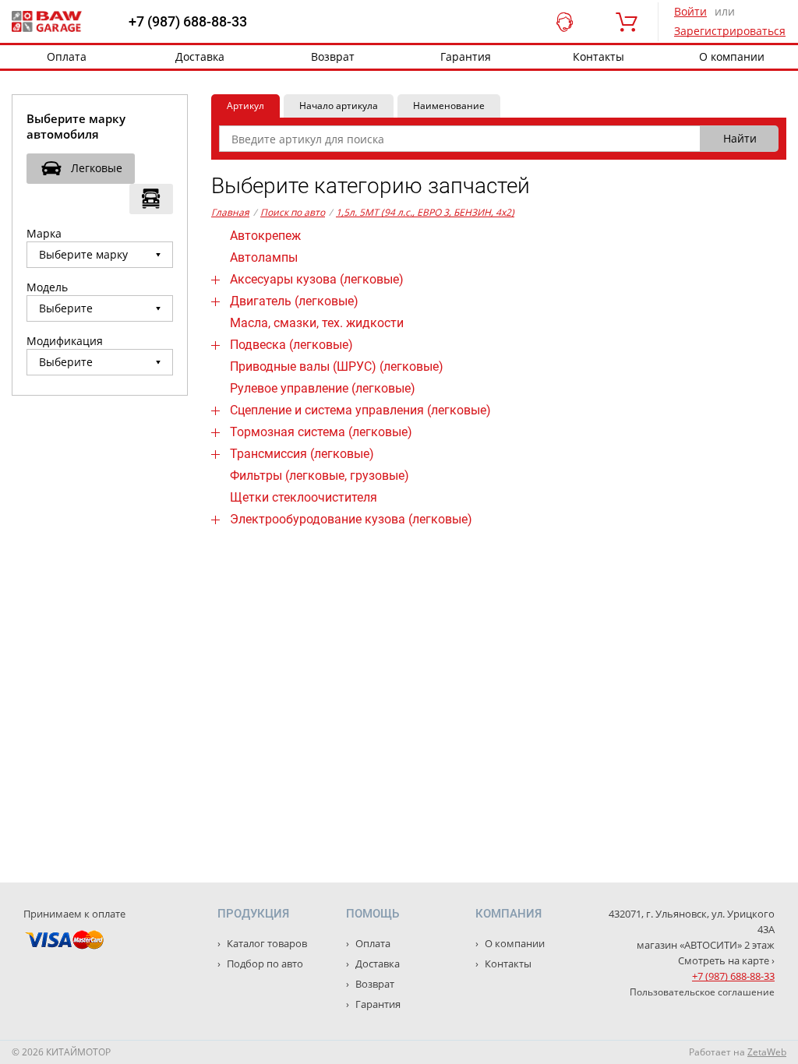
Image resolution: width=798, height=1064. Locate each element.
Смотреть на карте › (726, 960)
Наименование (449, 105)
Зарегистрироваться (730, 30)
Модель (47, 287)
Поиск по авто (292, 212)
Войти (690, 11)
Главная (230, 212)
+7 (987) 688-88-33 (188, 22)
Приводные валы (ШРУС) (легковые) (336, 366)
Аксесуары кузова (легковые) (317, 279)
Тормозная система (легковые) (321, 432)
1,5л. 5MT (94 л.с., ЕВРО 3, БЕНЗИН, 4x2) (425, 212)
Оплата (67, 56)
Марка (44, 233)
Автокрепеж (265, 235)
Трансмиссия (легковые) (302, 453)
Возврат (333, 56)
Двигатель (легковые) (294, 301)
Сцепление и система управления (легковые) (360, 410)
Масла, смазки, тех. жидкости (317, 322)
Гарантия (465, 56)
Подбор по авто (263, 964)
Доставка (199, 56)
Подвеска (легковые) (291, 344)
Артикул (245, 105)
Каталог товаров (265, 943)
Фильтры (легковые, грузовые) (319, 475)
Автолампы (264, 257)
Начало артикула (338, 105)
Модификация (64, 340)
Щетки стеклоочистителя (303, 497)
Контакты (598, 56)
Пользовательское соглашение (702, 992)
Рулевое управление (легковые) (322, 388)
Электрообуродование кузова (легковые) (351, 519)
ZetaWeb (766, 1052)
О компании (731, 56)
